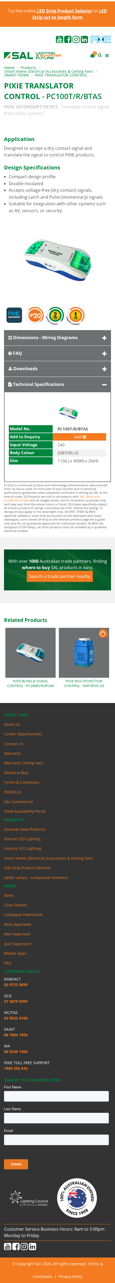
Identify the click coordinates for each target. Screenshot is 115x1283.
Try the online (50, 11)
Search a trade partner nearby (59, 576)
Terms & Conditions (21, 782)
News (9, 895)
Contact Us (13, 743)
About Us (12, 724)
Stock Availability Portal (24, 811)
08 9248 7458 (16, 1051)
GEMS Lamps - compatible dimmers (36, 877)
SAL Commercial (18, 801)
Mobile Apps (15, 953)
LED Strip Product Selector (27, 867)
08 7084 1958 (16, 1034)
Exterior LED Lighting (22, 848)
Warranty (12, 753)
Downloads (24, 369)
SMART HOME (16, 75)
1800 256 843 (16, 1068)
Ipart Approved (17, 943)
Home (9, 67)
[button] (86, 260)
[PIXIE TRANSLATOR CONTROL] (57, 260)
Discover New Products (24, 829)
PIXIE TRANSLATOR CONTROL (61, 75)
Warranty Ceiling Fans (23, 762)
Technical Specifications (38, 384)
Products (28, 67)
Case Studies (15, 904)
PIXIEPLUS (12, 792)
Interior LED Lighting (22, 838)
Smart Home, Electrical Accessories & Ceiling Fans (48, 71)
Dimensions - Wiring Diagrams (45, 337)
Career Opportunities (23, 733)
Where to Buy (16, 772)
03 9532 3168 (16, 1018)
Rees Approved (17, 924)
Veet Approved (17, 933)
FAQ (17, 353)
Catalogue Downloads (23, 914)
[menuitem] (12, 68)
